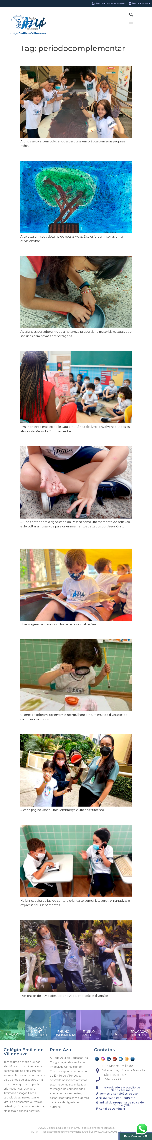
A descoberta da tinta (52, 249)
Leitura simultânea (48, 344)
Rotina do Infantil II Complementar (72, 913)
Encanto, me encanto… (55, 727)
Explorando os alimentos (57, 632)
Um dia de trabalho (49, 818)
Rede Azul (61, 1049)
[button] (120, 1088)
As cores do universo (51, 59)
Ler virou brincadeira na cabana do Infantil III (72, 538)
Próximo (123, 1004)
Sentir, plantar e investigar (60, 439)
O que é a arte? (43, 154)
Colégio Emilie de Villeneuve (24, 1051)
